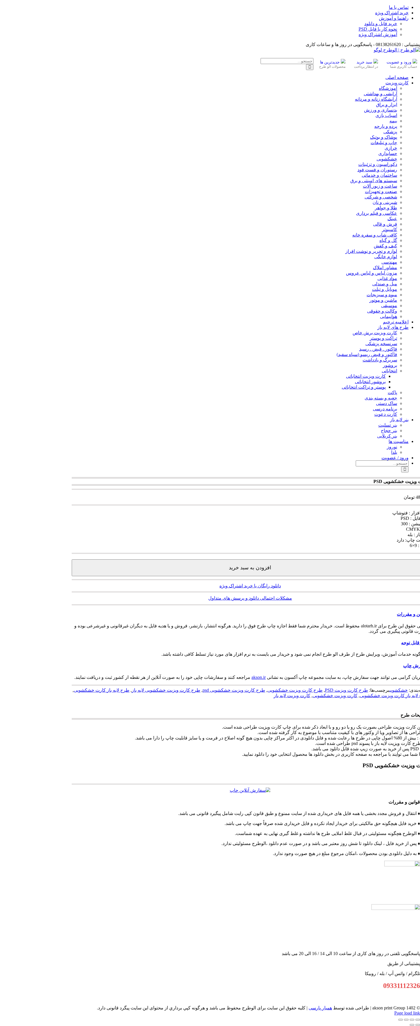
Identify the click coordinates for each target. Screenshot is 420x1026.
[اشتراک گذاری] (406, 1020)
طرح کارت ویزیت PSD (346, 690)
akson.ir (258, 677)
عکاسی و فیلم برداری (376, 213)
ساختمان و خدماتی (379, 175)
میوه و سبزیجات (382, 294)
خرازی (391, 148)
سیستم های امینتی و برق (373, 180)
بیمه (393, 120)
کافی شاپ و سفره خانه (374, 234)
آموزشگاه (388, 88)
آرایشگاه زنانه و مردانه (376, 99)
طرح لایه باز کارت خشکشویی (101, 690)
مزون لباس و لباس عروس (371, 273)
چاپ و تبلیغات (384, 142)
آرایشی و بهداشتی (380, 93)
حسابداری (387, 153)
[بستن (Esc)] (400, 1020)
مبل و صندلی (384, 283)
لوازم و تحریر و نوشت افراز (371, 251)
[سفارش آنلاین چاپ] (250, 790)
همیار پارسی (320, 1007)
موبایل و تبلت (384, 289)
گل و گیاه (388, 240)
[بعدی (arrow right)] (412, 1025)
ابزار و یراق (386, 104)
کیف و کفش (385, 245)
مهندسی (389, 262)
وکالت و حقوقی (382, 311)
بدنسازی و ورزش (380, 110)
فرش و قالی (385, 224)
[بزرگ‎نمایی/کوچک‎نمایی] (417, 1020)
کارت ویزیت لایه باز (292, 695)
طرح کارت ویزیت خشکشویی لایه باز (166, 690)
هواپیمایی (388, 316)
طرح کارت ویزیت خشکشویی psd (234, 690)
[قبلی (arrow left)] (417, 1025)
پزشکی (390, 131)
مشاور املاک (385, 267)
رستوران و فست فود (377, 169)
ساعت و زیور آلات (380, 186)
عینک (392, 218)
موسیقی (389, 305)
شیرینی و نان (385, 202)
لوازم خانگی (385, 256)
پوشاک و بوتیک (383, 137)
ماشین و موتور (383, 300)
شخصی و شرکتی (381, 196)
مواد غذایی (387, 278)
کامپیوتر (389, 229)
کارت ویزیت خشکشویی (335, 695)
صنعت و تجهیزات (381, 191)
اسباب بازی (386, 115)
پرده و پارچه (385, 126)
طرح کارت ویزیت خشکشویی (295, 690)
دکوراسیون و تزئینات (377, 164)
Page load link (407, 1013)
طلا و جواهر (386, 207)
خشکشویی (387, 158)
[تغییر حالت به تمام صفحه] (412, 1020)
